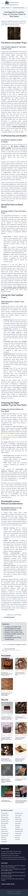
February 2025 (4, 823)
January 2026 (18, 833)
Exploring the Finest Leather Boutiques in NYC (11, 853)
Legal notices (10, 891)
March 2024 (18, 817)
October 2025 (4, 831)
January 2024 (18, 815)
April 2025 (3, 825)
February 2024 (4, 817)
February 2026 (4, 835)
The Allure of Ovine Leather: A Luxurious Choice (11, 851)
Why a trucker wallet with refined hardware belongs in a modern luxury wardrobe (13, 873)
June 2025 (3, 827)
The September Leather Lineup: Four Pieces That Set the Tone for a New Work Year (13, 876)
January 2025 (18, 821)
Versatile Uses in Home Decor (13, 630)
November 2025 (18, 831)
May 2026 (17, 837)
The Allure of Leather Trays (13, 626)
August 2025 (4, 829)
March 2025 (18, 823)
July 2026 (17, 839)
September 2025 (19, 829)
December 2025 (5, 833)
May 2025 (17, 825)
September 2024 (5, 819)
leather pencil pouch (18, 126)
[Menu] (2, 3)
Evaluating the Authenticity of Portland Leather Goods (12, 857)
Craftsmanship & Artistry (18, 7)
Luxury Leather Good (6, 7)
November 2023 (18, 813)
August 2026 (4, 841)
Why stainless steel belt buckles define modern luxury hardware (12, 879)
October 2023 (4, 813)
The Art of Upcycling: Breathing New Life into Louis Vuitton (13, 859)
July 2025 (17, 827)
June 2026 (3, 839)
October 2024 (18, 819)
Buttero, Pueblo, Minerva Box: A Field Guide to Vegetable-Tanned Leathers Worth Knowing (13, 866)
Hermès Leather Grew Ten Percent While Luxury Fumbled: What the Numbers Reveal (13, 869)
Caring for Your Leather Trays (13, 632)
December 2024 (5, 821)
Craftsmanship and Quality (13, 628)
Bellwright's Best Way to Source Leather (10, 855)
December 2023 (5, 815)
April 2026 (3, 837)
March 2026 (18, 835)
